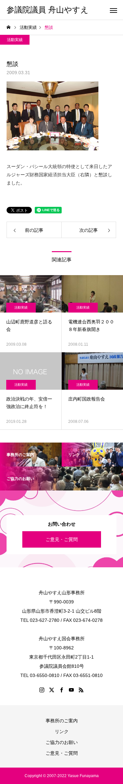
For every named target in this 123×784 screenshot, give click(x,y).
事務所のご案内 (62, 720)
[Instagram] (42, 689)
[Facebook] (61, 689)
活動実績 (15, 39)
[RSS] (81, 689)
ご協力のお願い (62, 742)
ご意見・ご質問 (62, 539)
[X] (52, 689)
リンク (62, 731)
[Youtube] (71, 689)
